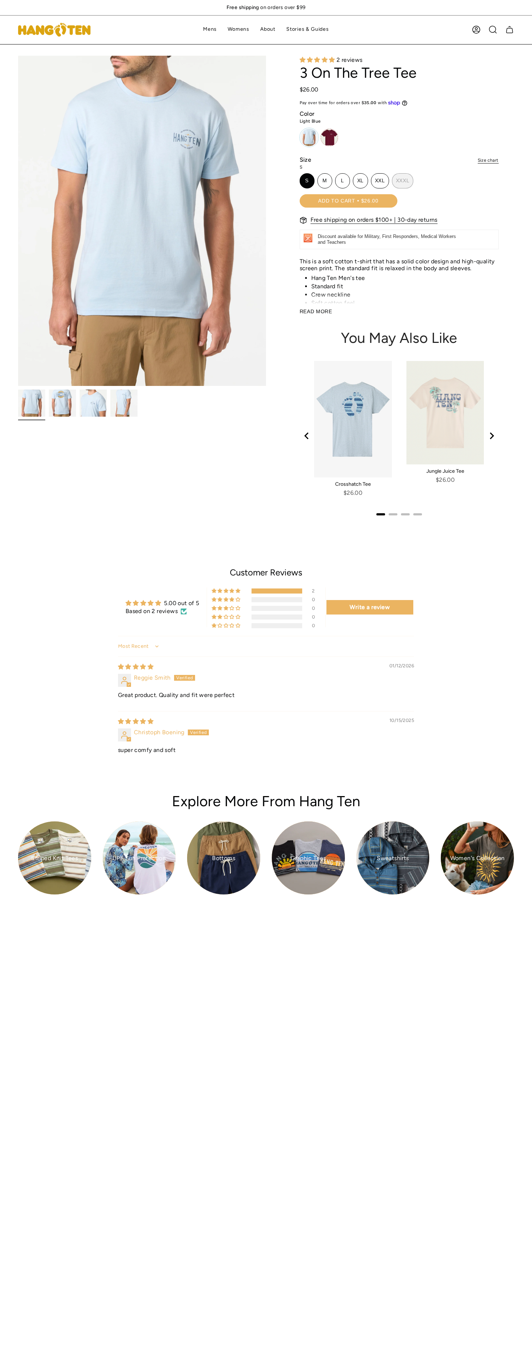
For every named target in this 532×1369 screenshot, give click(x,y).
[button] (210, 30)
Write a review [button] (370, 607)
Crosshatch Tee (353, 484)
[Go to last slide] (307, 436)
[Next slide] (491, 436)
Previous (18, 221)
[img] (135, 666)
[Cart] (509, 30)
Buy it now (450, 200)
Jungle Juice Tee (445, 471)
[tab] (380, 514)
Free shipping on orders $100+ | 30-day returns (374, 219)
